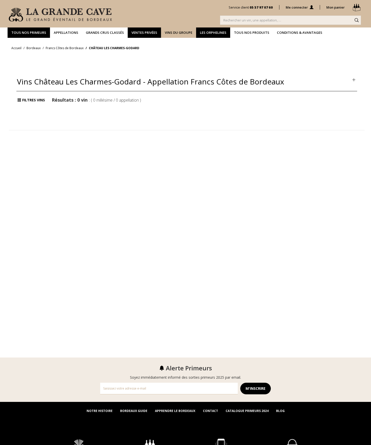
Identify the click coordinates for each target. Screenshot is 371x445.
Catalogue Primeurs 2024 (247, 411)
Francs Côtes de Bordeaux (65, 48)
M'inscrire (256, 388)
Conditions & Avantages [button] (299, 32)
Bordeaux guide (133, 411)
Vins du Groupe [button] (178, 32)
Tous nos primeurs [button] (28, 32)
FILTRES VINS (33, 100)
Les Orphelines (213, 32)
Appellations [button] (66, 32)
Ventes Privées (144, 32)
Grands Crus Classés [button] (105, 32)
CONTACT (210, 411)
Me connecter (297, 7)
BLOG (280, 411)
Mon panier (336, 7)
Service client (251, 7)
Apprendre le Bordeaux (175, 411)
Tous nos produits (251, 32)
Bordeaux (33, 48)
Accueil (16, 48)
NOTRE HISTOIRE (100, 411)
